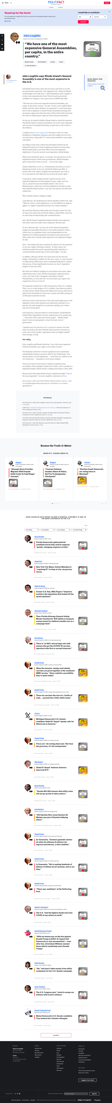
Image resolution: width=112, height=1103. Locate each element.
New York (59, 1059)
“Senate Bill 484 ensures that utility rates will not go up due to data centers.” (54, 792)
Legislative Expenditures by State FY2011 (43, 407)
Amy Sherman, (39, 681)
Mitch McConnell (39, 1052)
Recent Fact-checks (83, 1072)
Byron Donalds (39, 537)
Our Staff (80, 1051)
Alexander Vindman (41, 611)
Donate (107, 2)
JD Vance (37, 1050)
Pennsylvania (60, 1063)
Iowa (58, 1052)
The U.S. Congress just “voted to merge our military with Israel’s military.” (55, 993)
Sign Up (94, 1093)
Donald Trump (39, 663)
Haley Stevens (39, 963)
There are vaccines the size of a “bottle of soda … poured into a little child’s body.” (54, 696)
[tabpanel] (21, 479)
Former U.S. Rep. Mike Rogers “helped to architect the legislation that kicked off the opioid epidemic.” (55, 594)
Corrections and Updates (84, 1059)
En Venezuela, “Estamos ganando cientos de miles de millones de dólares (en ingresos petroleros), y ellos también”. (54, 842)
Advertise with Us (82, 1057)
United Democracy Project (43, 931)
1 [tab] (52, 503)
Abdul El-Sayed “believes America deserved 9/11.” (51, 768)
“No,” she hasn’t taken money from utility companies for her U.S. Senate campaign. (54, 969)
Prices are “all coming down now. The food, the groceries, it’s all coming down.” (54, 745)
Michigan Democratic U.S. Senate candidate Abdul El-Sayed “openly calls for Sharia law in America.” (55, 721)
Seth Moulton (39, 809)
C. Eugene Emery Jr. (12, 80)
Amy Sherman (39, 577)
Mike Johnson (38, 1055)
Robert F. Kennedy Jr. (41, 907)
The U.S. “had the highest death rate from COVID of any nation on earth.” (54, 914)
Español (60, 7)
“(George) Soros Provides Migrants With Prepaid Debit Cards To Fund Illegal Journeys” (23, 472)
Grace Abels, (39, 705)
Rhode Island (29, 62)
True (65, 376)
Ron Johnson (39, 638)
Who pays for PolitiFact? (84, 1055)
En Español (81, 1053)
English (51, 7)
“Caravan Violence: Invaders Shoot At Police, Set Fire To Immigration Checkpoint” (56, 472)
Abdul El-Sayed (40, 586)
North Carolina (60, 1061)
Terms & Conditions (16, 1100)
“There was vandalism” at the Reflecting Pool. (53, 890)
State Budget (42, 62)
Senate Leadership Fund (43, 1010)
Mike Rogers (39, 762)
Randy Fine (38, 561)
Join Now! (83, 22)
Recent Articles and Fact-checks (86, 1070)
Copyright (32, 1100)
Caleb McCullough (40, 602)
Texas (58, 1066)
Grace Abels (39, 922)
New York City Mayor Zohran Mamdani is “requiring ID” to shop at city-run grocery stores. (54, 569)
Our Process (81, 1049)
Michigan (59, 1055)
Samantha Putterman (41, 552)
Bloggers (18, 462)
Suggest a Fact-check (87, 1080)
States (53, 62)
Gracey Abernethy (40, 954)
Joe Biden (37, 1057)
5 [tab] (59, 503)
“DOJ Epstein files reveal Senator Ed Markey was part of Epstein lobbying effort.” (52, 817)
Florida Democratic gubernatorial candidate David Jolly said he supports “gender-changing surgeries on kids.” (53, 544)
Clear (85, 525)
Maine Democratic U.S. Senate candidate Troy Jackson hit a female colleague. (54, 1017)
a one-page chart (41, 133)
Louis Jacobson (46, 705)
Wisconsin (59, 1070)
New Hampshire (60, 1057)
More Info (7, 21)
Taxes (61, 62)
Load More (56, 1035)
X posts (37, 713)
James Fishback (40, 987)
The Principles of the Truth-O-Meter (96, 85)
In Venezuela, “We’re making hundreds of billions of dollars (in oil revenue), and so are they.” (55, 866)
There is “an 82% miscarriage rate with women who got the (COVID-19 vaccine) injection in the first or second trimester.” (54, 645)
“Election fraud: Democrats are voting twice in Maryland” (91, 471)
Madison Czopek (47, 681)
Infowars (87, 462)
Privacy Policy (25, 1100)
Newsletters (81, 1062)
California (59, 1048)
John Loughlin (32, 35)
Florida (58, 1050)
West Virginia (60, 1068)
